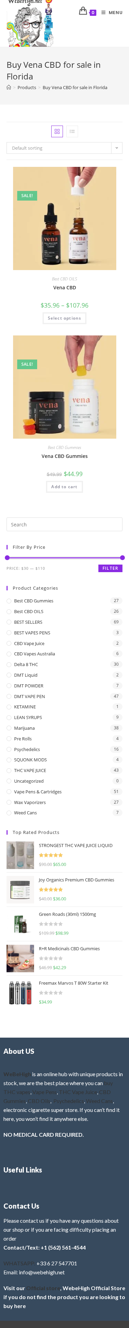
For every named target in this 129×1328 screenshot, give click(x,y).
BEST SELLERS (28, 622)
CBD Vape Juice (29, 643)
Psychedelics (27, 749)
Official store (43, 1288)
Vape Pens (44, 1092)
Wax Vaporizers (30, 802)
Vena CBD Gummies (65, 456)
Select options (65, 318)
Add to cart (64, 487)
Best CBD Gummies (64, 447)
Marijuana (24, 728)
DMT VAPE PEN (29, 696)
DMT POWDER (28, 686)
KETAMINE (25, 707)
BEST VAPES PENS (32, 633)
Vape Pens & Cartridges (38, 792)
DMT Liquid (25, 675)
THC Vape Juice (78, 1092)
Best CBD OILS (64, 279)
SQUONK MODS (30, 760)
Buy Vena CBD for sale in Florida (75, 87)
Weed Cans (25, 813)
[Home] (9, 87)
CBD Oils (39, 1100)
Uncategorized (29, 781)
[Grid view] (57, 131)
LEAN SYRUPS (28, 717)
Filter (110, 568)
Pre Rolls (23, 739)
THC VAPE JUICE (30, 770)
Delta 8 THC (26, 664)
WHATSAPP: (19, 1263)
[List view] (72, 131)
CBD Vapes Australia (34, 654)
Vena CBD (64, 287)
